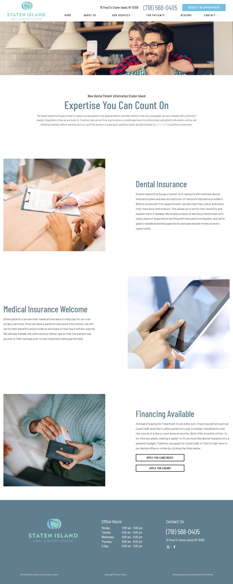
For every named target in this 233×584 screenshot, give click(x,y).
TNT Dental (208, 574)
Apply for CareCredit (160, 457)
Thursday (106, 541)
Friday (104, 546)
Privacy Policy (120, 574)
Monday (105, 528)
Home (68, 15)
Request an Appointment (204, 7)
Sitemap (109, 574)
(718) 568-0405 (160, 7)
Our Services (121, 15)
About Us (90, 15)
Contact (210, 15)
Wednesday (107, 537)
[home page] (26, 11)
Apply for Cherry (160, 468)
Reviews (186, 15)
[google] (168, 547)
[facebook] (174, 547)
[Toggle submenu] (98, 15)
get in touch (161, 124)
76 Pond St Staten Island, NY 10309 (119, 7)
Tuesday (106, 532)
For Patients (156, 15)
